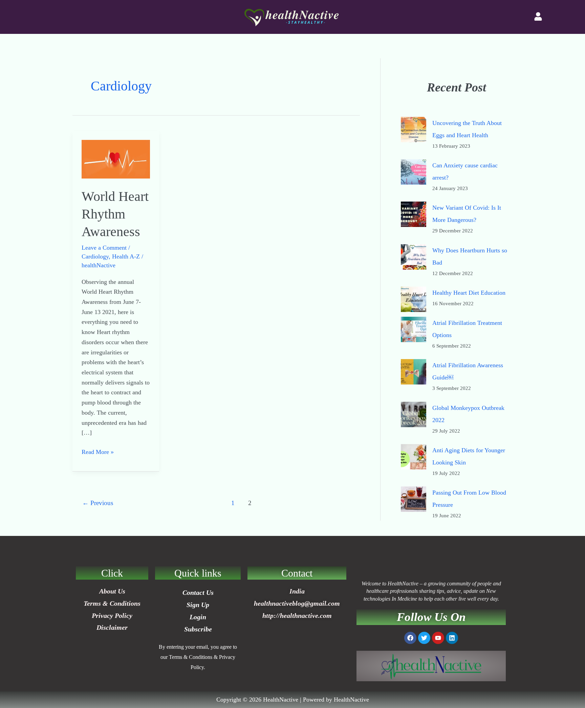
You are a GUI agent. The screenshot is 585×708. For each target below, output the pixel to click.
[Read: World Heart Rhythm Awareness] (116, 158)
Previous (97, 502)
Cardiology (95, 256)
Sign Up (198, 604)
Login (198, 617)
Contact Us (198, 592)
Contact (296, 573)
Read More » (98, 451)
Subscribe (198, 629)
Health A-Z (126, 256)
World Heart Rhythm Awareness (115, 214)
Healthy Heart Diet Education (468, 292)
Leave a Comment (104, 247)
